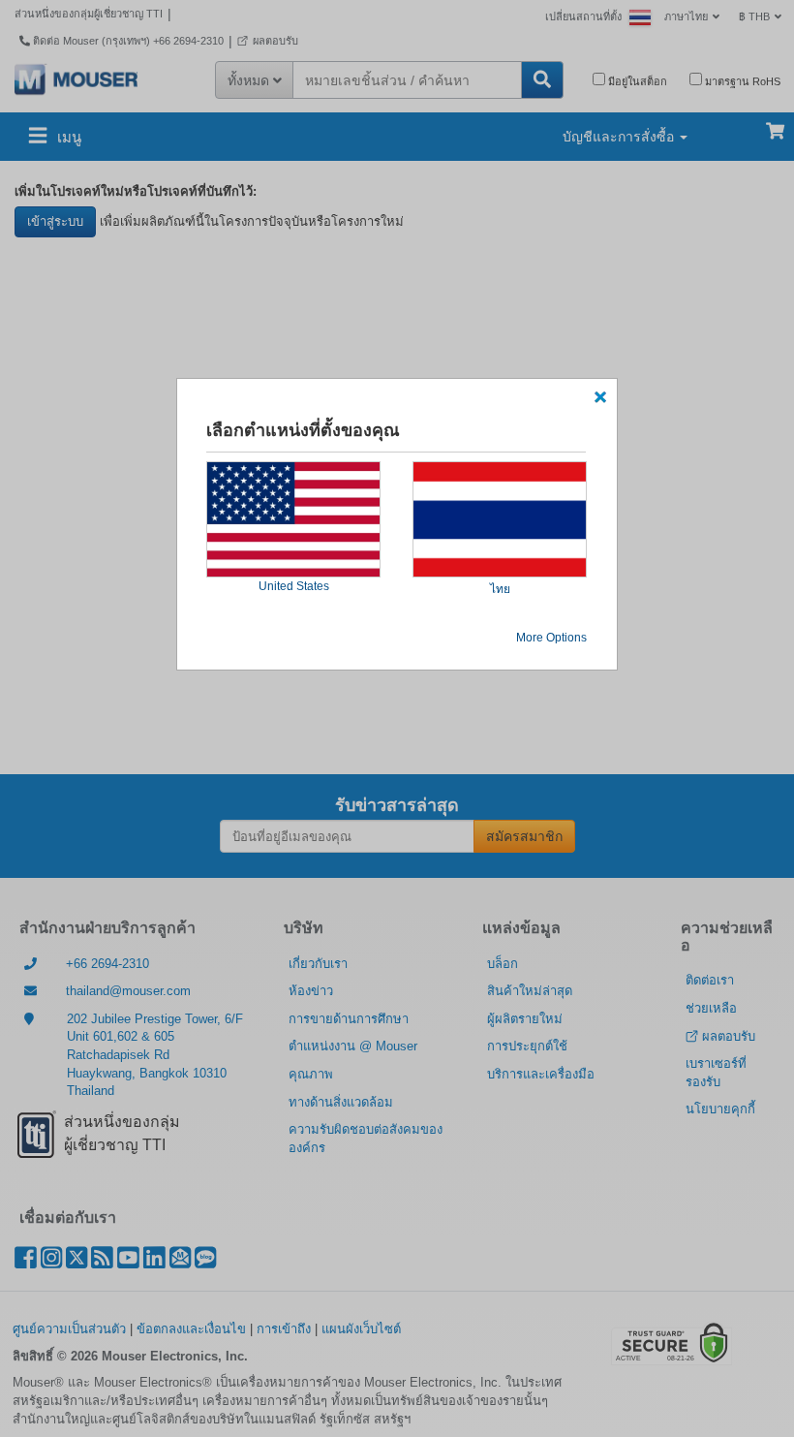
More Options (551, 637)
